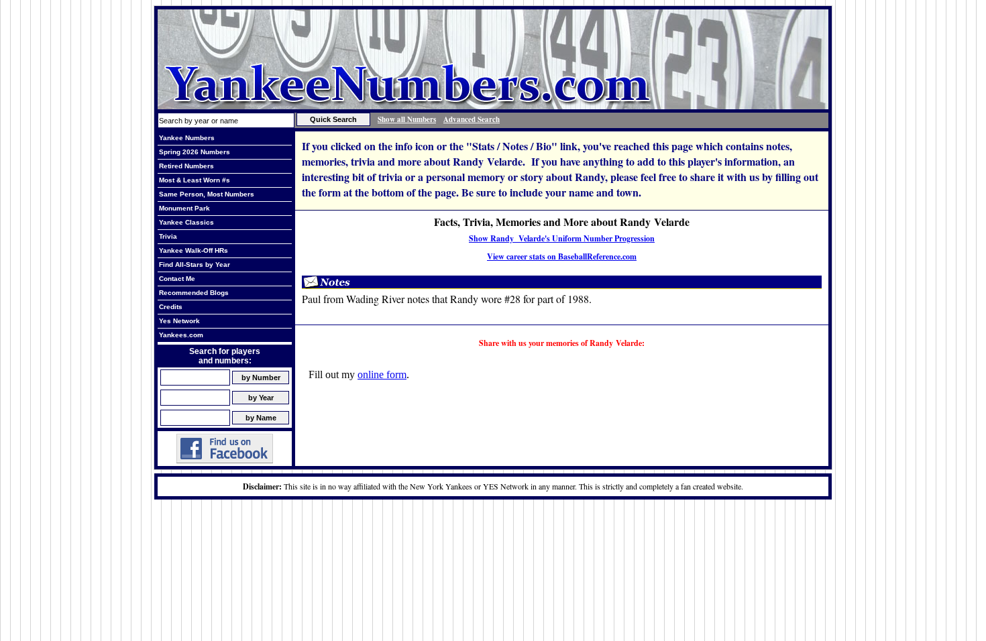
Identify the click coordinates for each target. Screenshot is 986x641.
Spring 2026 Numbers (194, 152)
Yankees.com (181, 335)
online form (382, 374)
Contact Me (177, 278)
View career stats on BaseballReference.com (562, 256)
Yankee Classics (186, 222)
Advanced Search (471, 119)
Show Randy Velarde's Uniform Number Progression (562, 238)
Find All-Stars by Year (194, 264)
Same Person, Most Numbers (206, 194)
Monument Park (184, 208)
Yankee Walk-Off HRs (193, 250)
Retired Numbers (186, 166)
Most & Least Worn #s (194, 180)
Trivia (168, 236)
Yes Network (179, 321)
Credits (170, 306)
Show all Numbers (407, 119)
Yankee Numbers (187, 137)
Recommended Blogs (194, 292)
